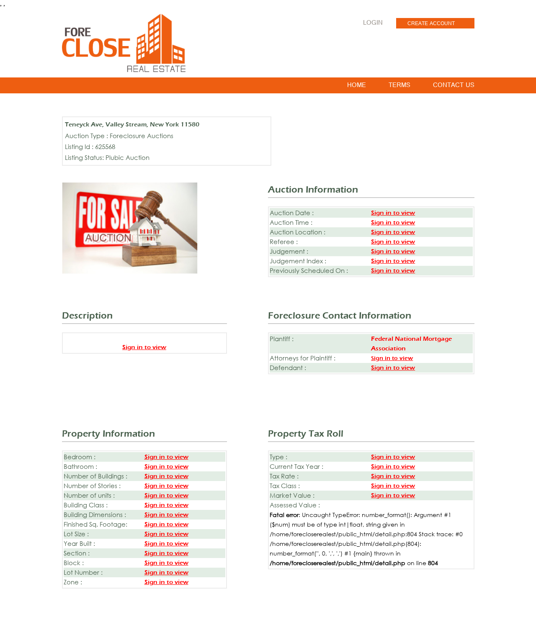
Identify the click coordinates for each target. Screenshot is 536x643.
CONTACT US (453, 87)
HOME (356, 87)
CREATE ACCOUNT (431, 24)
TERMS (399, 87)
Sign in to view (393, 212)
